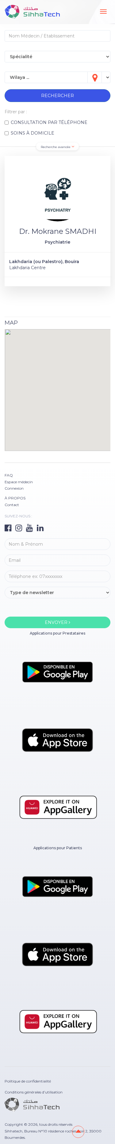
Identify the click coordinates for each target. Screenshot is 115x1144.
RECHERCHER (57, 95)
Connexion (14, 488)
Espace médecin (19, 482)
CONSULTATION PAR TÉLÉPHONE (49, 122)
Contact (12, 504)
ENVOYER (57, 622)
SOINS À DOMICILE (32, 133)
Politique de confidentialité (28, 1081)
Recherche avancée (56, 147)
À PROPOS (15, 498)
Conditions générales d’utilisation (34, 1092)
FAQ (9, 475)
